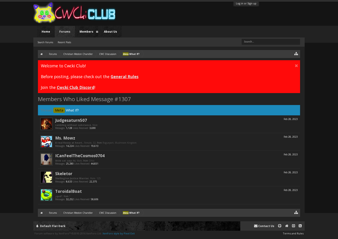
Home (46, 32)
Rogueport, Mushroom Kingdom (120, 142)
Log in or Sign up (246, 3)
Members (86, 32)
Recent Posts (64, 42)
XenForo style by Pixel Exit (119, 233)
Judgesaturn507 (71, 120)
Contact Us (266, 226)
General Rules (124, 76)
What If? (67, 110)
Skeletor (63, 173)
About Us (110, 32)
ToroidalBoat (68, 191)
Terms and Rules (293, 233)
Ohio (91, 160)
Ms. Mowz (65, 138)
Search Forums (45, 42)
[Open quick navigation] (296, 53)
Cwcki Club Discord (75, 87)
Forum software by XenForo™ (68, 233)
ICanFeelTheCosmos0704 (80, 155)
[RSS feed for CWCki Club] (300, 226)
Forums (64, 32)
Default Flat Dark (52, 226)
